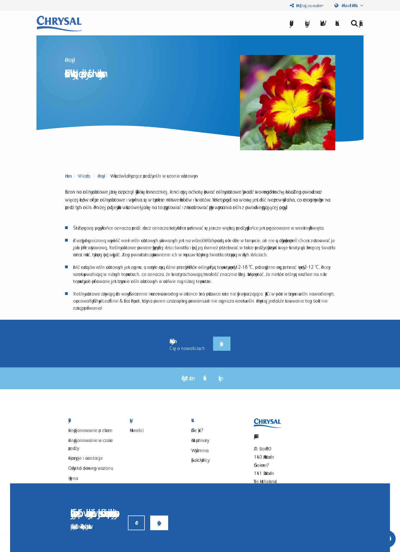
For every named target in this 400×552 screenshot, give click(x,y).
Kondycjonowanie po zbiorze (90, 430)
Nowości (137, 430)
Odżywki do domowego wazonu (89, 468)
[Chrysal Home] (59, 23)
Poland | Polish (350, 5)
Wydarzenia (199, 450)
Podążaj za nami (307, 5)
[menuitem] (355, 23)
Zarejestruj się (221, 343)
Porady (100, 176)
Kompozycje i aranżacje (85, 458)
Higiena (73, 478)
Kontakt (215, 420)
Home (67, 176)
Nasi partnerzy (199, 440)
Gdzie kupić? (197, 430)
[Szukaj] (355, 23)
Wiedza (84, 176)
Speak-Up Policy (199, 460)
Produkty (92, 420)
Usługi (154, 420)
